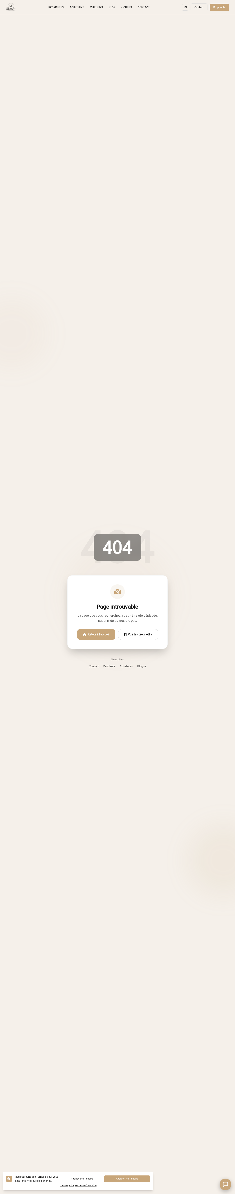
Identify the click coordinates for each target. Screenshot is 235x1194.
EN (185, 7)
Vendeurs (109, 666)
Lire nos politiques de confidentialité (78, 1185)
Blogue (141, 666)
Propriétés (219, 7)
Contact (199, 7)
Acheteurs (126, 666)
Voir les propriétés (140, 634)
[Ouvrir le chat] (225, 1184)
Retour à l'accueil (98, 634)
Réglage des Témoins (82, 1178)
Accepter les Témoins (127, 1178)
